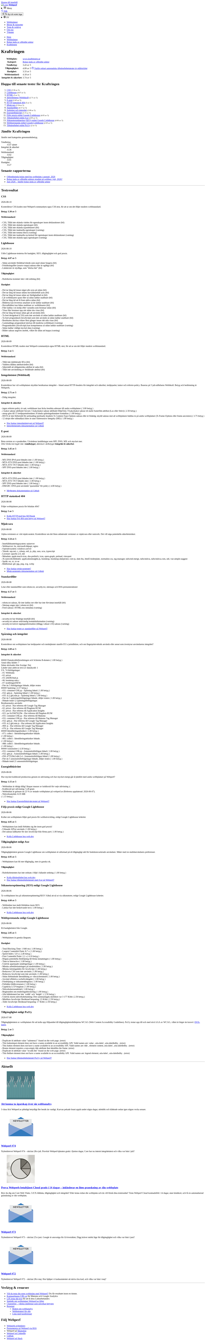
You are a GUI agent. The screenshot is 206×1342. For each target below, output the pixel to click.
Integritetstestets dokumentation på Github (25, 426)
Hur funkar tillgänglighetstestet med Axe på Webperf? (30, 880)
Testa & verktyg (14, 27)
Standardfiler (12, 107)
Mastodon (22, 1331)
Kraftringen (12, 44)
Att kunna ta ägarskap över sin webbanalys (26, 1103)
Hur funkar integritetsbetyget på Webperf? (25, 423)
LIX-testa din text (14, 1298)
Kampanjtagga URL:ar (17, 1296)
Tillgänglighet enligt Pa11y (18, 125)
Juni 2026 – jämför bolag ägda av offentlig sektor (28, 182)
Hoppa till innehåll (9, 2)
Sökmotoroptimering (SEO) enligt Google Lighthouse (30, 120)
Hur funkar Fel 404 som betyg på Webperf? (26, 518)
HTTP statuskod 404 (16, 102)
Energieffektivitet (14, 113)
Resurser (10, 1306)
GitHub (10, 1336)
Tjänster (10, 32)
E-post (9, 100)
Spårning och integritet (17, 110)
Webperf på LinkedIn (16, 1333)
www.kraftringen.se (31, 59)
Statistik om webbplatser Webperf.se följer (25, 1301)
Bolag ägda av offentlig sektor (20, 42)
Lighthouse (12, 92)
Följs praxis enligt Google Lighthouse (23, 115)
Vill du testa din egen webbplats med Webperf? (27, 1293)
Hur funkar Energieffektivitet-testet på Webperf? (28, 801)
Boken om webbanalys (22, 1309)
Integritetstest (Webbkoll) (18, 97)
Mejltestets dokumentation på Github (23, 490)
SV (7, 17)
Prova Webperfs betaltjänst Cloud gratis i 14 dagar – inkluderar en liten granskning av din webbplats (59, 1187)
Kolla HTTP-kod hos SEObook (21, 516)
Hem (9, 37)
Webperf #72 (8, 1273)
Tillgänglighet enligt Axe (18, 118)
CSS (9, 90)
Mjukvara (11, 105)
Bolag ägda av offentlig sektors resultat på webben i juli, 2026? (34, 179)
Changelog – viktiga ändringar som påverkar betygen (30, 1304)
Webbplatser (12, 22)
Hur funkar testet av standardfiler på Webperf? (27, 628)
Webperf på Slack (14, 1338)
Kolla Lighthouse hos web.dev (20, 836)
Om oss (10, 30)
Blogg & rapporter (15, 24)
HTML (10, 95)
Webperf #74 (8, 1145)
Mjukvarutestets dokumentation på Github (25, 571)
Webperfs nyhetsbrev (16, 1326)
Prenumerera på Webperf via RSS (22, 1328)
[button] (103, 8)
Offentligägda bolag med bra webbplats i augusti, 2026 (31, 176)
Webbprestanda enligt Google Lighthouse (25, 123)
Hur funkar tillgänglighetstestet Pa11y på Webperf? (29, 1058)
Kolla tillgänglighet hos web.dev (21, 877)
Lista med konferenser (22, 1314)
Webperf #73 (8, 1231)
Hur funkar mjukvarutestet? (19, 568)
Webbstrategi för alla (21, 1311)
